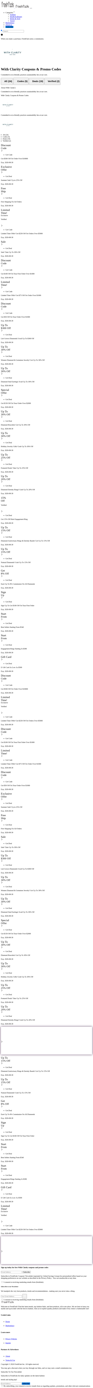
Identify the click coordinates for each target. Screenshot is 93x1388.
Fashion (13, 15)
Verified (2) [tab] (7, 141)
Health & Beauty (16, 17)
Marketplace (9, 23)
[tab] (7, 81)
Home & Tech (15, 19)
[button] (48, 12)
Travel (12, 21)
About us (8, 25)
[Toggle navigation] (31, 8)
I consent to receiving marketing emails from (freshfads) (23, 1282)
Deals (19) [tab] (6, 139)
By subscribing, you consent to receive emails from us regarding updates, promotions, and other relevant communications (47, 1386)
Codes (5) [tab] (6, 137)
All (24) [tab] (5, 135)
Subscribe (9, 27)
